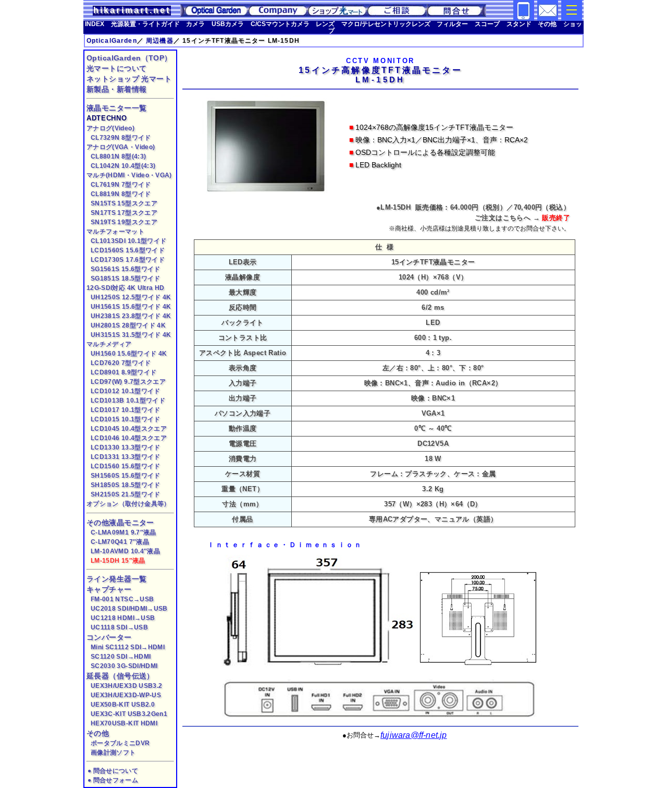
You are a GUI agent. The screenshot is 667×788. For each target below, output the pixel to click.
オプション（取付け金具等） (128, 503)
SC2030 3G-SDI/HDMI (124, 665)
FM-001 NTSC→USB (122, 599)
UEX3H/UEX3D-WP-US (126, 695)
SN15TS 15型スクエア (124, 203)
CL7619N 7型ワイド (121, 184)
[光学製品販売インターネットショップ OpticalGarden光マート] (337, 14)
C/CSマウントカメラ (280, 23)
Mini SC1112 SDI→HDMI (128, 647)
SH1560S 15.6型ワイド (125, 475)
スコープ (487, 23)
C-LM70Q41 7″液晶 (120, 541)
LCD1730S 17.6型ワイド (128, 259)
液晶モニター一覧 (116, 108)
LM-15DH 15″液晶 (118, 560)
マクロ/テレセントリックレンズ (385, 23)
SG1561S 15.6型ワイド (125, 268)
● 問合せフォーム (113, 780)
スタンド (519, 23)
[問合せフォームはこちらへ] (456, 14)
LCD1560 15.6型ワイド (125, 466)
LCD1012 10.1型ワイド (125, 390)
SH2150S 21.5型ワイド (125, 494)
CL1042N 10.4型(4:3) (123, 165)
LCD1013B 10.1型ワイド (128, 400)
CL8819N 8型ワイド (121, 193)
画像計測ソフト (113, 752)
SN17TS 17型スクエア (124, 212)
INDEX (94, 23)
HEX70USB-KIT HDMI (124, 723)
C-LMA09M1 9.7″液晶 (123, 532)
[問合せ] (547, 18)
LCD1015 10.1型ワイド (125, 419)
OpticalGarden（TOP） (129, 58)
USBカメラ (228, 23)
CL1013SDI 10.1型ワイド (128, 240)
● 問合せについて (113, 770)
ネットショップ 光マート (129, 79)
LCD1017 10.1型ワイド (125, 409)
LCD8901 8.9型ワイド (123, 372)
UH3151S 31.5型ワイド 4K (131, 334)
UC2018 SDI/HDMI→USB (129, 608)
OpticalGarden (112, 40)
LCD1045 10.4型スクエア (129, 428)
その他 (547, 23)
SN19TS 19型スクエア (124, 222)
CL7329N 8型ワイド (121, 137)
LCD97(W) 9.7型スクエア (128, 381)
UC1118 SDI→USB (119, 627)
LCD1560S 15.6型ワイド (128, 250)
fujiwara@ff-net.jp (413, 735)
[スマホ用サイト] (523, 18)
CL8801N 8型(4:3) (118, 156)
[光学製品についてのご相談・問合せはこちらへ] (397, 14)
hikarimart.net (132, 10)
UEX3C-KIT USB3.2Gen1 (129, 713)
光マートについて (116, 68)
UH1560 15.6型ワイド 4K (129, 353)
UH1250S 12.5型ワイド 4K (131, 297)
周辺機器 (160, 40)
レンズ (325, 23)
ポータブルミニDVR (120, 742)
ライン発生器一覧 (116, 579)
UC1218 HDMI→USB (123, 617)
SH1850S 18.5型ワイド (125, 484)
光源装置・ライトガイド (145, 23)
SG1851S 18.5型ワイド (125, 278)
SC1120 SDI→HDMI (121, 656)
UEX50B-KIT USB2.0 (123, 704)
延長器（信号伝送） (120, 676)
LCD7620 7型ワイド (121, 362)
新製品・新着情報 (116, 89)
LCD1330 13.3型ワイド (125, 447)
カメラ (195, 23)
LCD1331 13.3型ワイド (125, 456)
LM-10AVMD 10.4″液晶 (125, 551)
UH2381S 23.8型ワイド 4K (131, 315)
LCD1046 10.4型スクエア (129, 437)
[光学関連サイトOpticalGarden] (214, 14)
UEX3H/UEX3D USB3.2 (126, 685)
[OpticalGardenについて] (278, 14)
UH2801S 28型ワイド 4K (128, 325)
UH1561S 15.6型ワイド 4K (131, 306)
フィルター (452, 23)
